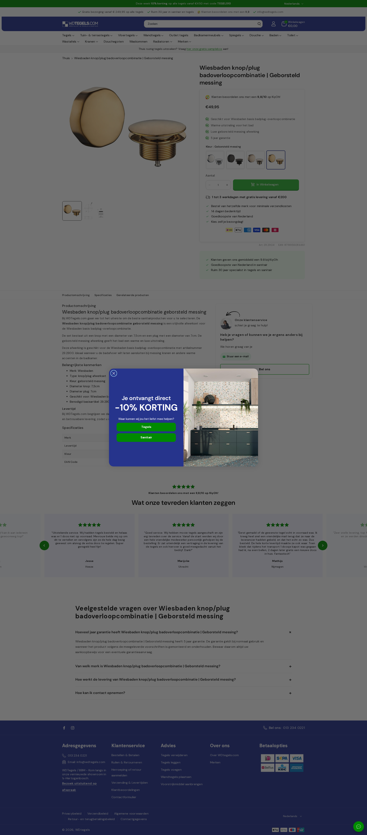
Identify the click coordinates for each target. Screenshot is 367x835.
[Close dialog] (114, 373)
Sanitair (146, 437)
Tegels (146, 427)
